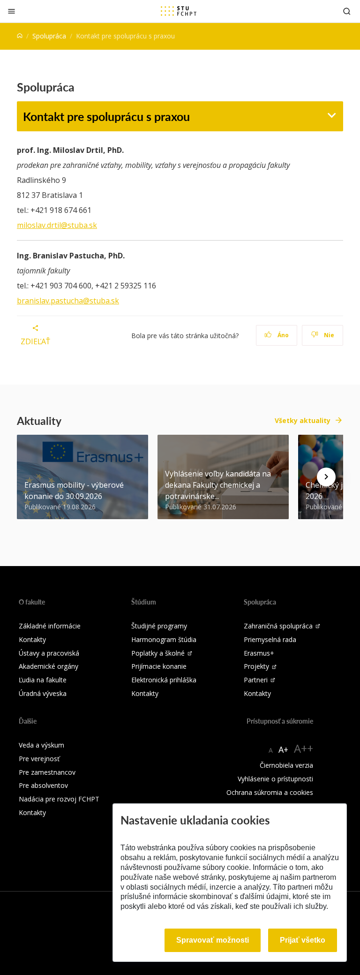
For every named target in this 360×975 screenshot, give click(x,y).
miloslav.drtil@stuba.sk (57, 225)
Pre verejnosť (39, 758)
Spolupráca (49, 35)
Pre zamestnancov (47, 772)
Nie (328, 335)
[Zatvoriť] (11, 11)
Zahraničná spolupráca (278, 625)
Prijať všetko (302, 940)
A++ (303, 748)
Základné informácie (50, 625)
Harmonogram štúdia (163, 639)
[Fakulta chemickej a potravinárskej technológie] (178, 10)
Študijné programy (159, 625)
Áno (282, 335)
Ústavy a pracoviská (49, 653)
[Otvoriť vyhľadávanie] (347, 11)
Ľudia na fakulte (43, 679)
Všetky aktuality (302, 420)
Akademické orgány (48, 666)
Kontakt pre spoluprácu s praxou (106, 116)
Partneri (256, 679)
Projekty (256, 666)
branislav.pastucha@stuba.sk (68, 300)
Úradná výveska (43, 693)
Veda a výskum (41, 745)
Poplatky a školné (158, 653)
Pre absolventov (43, 785)
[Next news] (326, 477)
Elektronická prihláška (163, 679)
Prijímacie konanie (159, 666)
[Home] (19, 35)
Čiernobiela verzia (286, 765)
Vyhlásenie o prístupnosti (275, 778)
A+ (283, 749)
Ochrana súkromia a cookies (269, 792)
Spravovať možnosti (212, 940)
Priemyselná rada (270, 639)
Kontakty (32, 639)
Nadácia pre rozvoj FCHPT (59, 798)
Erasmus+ (259, 653)
